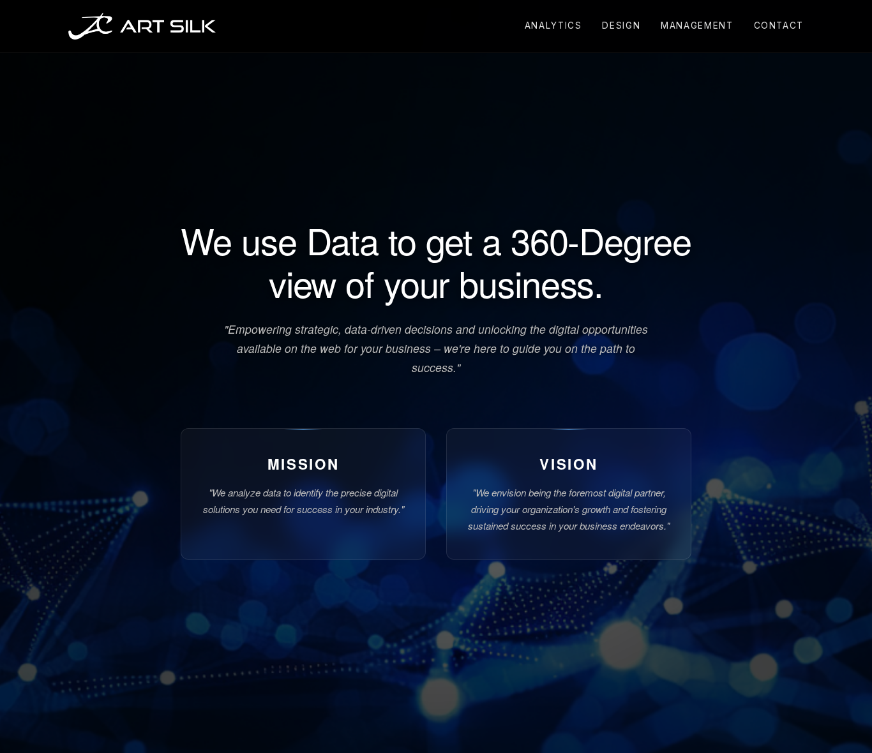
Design (621, 25)
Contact (779, 25)
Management (697, 25)
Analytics (553, 25)
